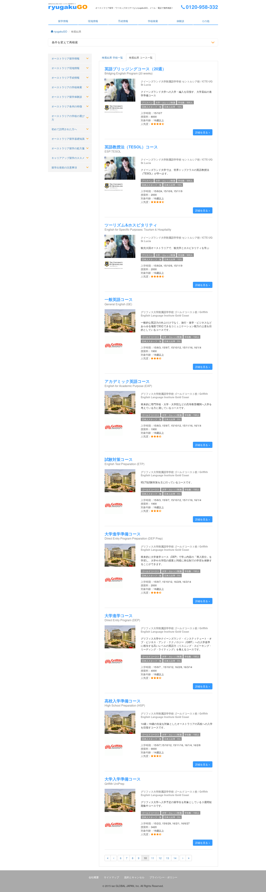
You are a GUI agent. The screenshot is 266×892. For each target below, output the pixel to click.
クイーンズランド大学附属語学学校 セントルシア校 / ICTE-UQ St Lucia (176, 83)
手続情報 (123, 21)
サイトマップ (111, 877)
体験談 (180, 21)
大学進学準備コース (123, 534)
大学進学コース (119, 615)
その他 (205, 21)
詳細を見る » (202, 132)
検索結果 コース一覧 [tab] (141, 57)
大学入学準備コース (123, 779)
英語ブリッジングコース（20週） (135, 69)
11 (152, 858)
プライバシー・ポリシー (163, 877)
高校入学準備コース (123, 701)
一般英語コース (119, 299)
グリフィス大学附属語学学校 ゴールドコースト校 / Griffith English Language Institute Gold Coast (174, 313)
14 (175, 858)
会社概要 (94, 877)
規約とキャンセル (134, 877)
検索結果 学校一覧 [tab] (112, 57)
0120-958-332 (202, 6)
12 (160, 858)
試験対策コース (119, 459)
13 (167, 858)
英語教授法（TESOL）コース (131, 147)
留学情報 (63, 21)
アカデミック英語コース (127, 381)
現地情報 (93, 21)
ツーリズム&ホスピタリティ (131, 225)
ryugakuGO (60, 31)
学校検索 (153, 21)
